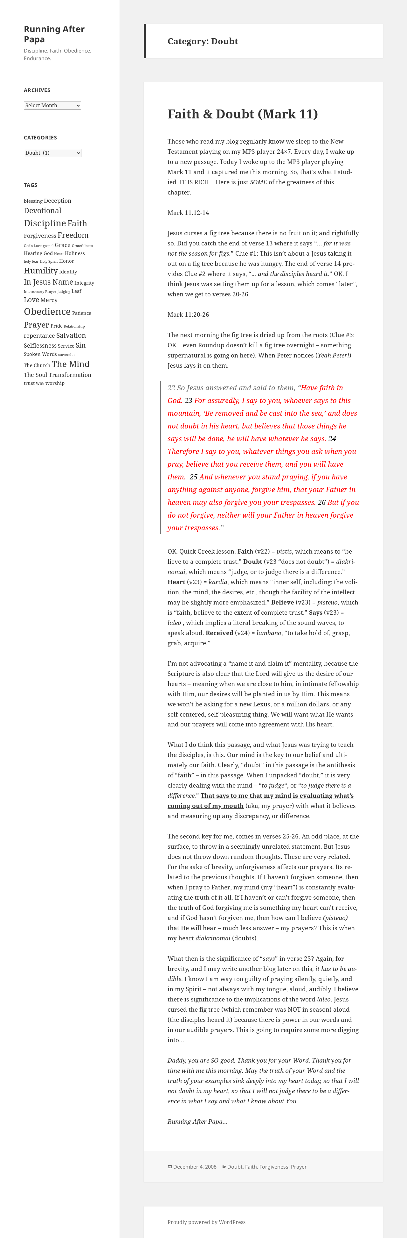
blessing (33, 201)
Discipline (45, 223)
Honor (66, 261)
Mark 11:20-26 (188, 314)
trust (29, 383)
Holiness (75, 253)
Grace (63, 245)
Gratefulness (82, 246)
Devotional (42, 210)
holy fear (31, 261)
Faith (77, 223)
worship (55, 383)
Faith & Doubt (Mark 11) (243, 113)
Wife (40, 383)
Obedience (47, 311)
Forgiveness (40, 235)
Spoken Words (40, 354)
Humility (41, 270)
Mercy (49, 300)
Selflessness (40, 345)
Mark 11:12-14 (188, 213)
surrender (66, 354)
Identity (68, 271)
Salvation (71, 335)
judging (64, 291)
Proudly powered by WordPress (206, 1222)
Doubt (235, 1166)
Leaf (76, 291)
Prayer (36, 324)
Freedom (73, 235)
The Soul (35, 374)
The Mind (71, 364)
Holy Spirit (49, 261)
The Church (37, 365)
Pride (57, 325)
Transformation (70, 374)
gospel (48, 246)
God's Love (33, 246)
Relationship (74, 326)
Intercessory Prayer (40, 291)
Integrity (84, 282)
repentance (39, 335)
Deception (58, 200)
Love (31, 299)
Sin (81, 345)
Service (66, 346)
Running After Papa (54, 34)
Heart (59, 253)
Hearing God (38, 253)
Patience (81, 313)
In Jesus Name (48, 282)
